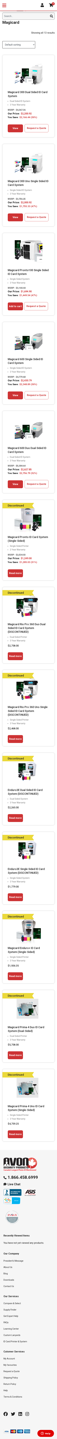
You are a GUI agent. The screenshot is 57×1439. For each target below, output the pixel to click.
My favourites (10, 1365)
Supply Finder (9, 1310)
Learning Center (11, 1329)
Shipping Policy (10, 1377)
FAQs (6, 1322)
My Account (9, 1358)
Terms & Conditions (12, 1397)
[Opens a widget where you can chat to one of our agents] (45, 1433)
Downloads (8, 1280)
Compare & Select (12, 1303)
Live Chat (14, 1184)
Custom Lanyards (11, 1335)
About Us (7, 1267)
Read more (15, 573)
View (15, 128)
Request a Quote (36, 128)
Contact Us (8, 1286)
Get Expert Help (10, 1316)
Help (5, 1390)
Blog (5, 1273)
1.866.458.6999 (23, 1177)
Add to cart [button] (15, 306)
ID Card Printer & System (15, 1341)
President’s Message (13, 1261)
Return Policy (9, 1384)
